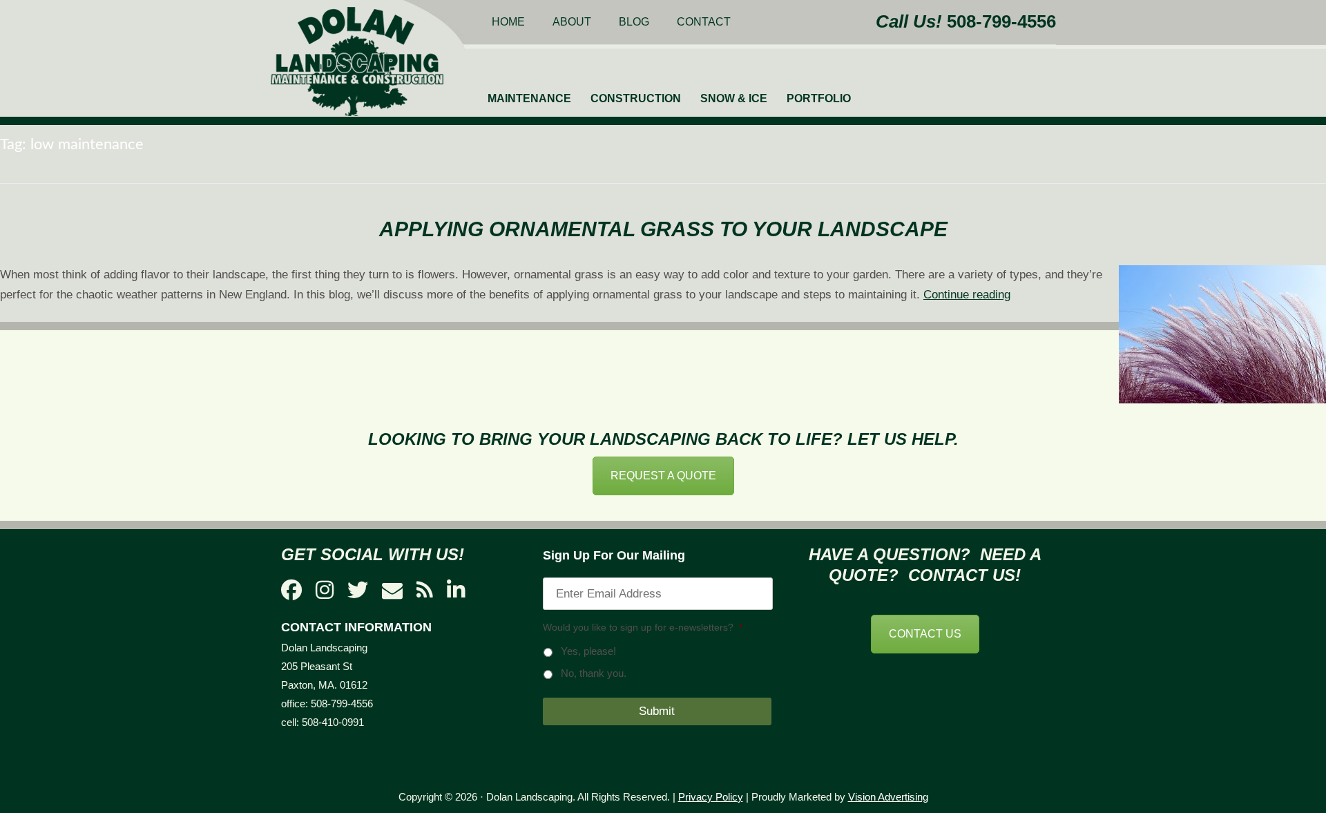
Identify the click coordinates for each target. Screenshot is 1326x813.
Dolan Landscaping (357, 61)
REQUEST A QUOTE (663, 475)
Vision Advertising (888, 797)
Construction (635, 98)
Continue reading (966, 294)
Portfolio (819, 98)
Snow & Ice (733, 98)
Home (508, 22)
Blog (634, 22)
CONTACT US (925, 634)
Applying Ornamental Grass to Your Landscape (663, 229)
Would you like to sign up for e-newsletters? (642, 627)
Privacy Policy (710, 797)
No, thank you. (593, 673)
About (571, 22)
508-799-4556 (1001, 21)
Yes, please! (588, 651)
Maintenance (529, 98)
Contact (704, 22)
